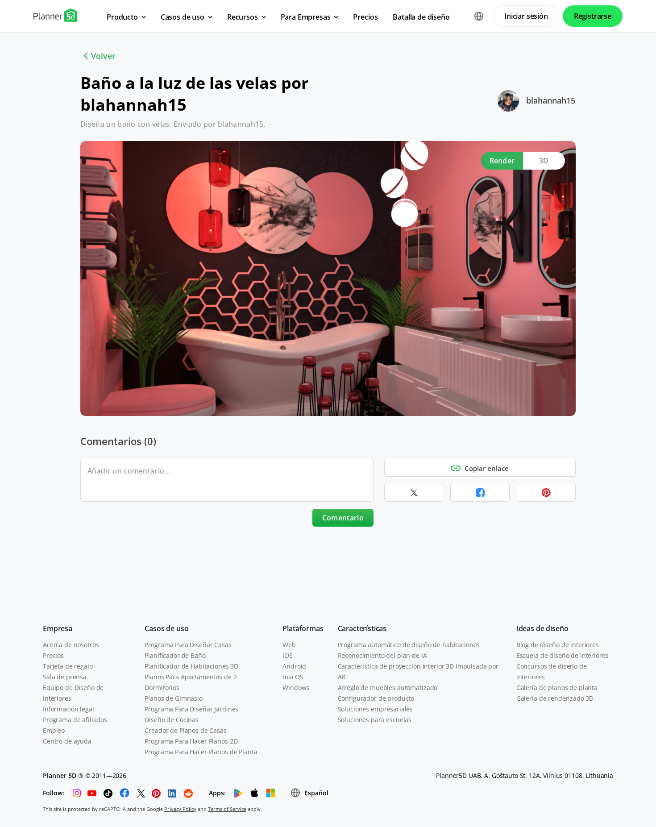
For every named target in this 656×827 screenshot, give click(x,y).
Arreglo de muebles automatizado (388, 687)
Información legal (68, 709)
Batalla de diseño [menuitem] (421, 17)
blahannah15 (550, 100)
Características (362, 628)
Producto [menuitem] (122, 17)
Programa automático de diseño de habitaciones (409, 644)
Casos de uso (166, 628)
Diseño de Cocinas (172, 719)
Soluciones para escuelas (375, 719)
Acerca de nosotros (71, 644)
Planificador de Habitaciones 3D (191, 666)
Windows (295, 687)
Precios (53, 655)
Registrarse (592, 16)
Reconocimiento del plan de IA (382, 655)
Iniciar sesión (526, 16)
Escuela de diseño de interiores (562, 655)
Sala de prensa (65, 677)
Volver (103, 55)
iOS (287, 655)
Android (294, 666)
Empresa (57, 628)
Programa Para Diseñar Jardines (191, 709)
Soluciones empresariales (375, 709)
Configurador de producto (376, 698)
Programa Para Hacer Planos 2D (191, 741)
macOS (292, 677)
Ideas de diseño (542, 628)
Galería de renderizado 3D (555, 698)
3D (544, 161)
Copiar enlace (487, 468)
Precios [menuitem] (365, 17)
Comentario (343, 518)
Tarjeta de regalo (68, 666)
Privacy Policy (180, 809)
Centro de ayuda (67, 741)
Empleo (54, 730)
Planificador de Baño (175, 655)
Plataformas (302, 628)
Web (289, 644)
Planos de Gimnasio (173, 698)
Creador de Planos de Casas (185, 730)
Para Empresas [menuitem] (306, 17)
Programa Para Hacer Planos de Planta (201, 752)
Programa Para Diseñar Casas (188, 644)
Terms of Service (227, 809)
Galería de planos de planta (557, 687)
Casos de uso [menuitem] (182, 17)
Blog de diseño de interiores (557, 644)
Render (502, 161)
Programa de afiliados (75, 719)
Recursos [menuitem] (242, 17)
